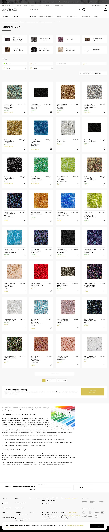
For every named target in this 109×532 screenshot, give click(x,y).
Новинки (15, 17)
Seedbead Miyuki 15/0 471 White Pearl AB (90, 357)
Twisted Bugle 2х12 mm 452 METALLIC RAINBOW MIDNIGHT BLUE (9, 215)
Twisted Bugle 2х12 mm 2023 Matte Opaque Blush (62, 358)
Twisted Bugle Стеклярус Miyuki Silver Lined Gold (9, 141)
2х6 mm (6, 112)
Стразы (59, 17)
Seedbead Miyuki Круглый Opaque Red (37, 284)
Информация (5, 5)
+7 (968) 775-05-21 (72, 512)
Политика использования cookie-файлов (21, 519)
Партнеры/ (8, 517)
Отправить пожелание (92, 391)
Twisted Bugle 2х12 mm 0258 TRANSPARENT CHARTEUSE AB (62, 179)
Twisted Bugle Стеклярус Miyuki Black (9, 178)
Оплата (19, 5)
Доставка (25, 5)
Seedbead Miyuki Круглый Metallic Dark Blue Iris (90, 321)
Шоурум (13, 5)
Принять (97, 526)
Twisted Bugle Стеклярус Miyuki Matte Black (62, 251)
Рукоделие (86, 17)
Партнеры (46, 5)
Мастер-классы (32, 5)
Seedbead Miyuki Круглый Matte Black (90, 140)
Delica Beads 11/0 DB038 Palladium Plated (62, 285)
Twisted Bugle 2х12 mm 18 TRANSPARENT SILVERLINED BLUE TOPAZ (36, 322)
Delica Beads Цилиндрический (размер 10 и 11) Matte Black (36, 106)
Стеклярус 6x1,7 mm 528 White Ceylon (10, 320)
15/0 (85, 144)
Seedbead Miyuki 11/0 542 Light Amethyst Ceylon (63, 321)
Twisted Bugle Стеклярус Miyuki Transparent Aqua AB (10, 251)
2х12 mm (11, 112)
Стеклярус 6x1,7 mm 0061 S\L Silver (63, 140)
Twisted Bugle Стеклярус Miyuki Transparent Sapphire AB (63, 215)
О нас (52, 5)
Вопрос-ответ (19, 508)
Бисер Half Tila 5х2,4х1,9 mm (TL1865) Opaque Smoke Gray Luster (90, 106)
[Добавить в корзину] (24, 112)
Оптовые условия (59, 5)
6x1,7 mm (59, 144)
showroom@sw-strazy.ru (72, 515)
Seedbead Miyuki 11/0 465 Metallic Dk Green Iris (10, 358)
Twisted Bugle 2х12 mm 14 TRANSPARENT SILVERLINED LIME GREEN (89, 215)
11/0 (31, 112)
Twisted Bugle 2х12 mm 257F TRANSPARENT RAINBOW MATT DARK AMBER (36, 359)
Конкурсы (40, 5)
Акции (5, 17)
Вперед (63, 380)
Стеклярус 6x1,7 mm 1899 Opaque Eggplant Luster (90, 251)
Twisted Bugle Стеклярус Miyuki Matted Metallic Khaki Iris (90, 179)
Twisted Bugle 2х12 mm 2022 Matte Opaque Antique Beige (9, 286)
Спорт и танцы (72, 17)
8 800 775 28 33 (96, 5)
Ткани (32, 17)
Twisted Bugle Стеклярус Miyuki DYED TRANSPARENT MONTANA (36, 142)
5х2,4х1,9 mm (87, 112)
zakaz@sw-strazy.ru (71, 498)
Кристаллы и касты (46, 17)
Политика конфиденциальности (21, 513)
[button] (68, 63)
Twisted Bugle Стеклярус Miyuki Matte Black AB (36, 251)
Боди (96, 17)
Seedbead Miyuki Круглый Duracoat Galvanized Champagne (62, 106)
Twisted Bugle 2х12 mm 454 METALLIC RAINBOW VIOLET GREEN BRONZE (89, 286)
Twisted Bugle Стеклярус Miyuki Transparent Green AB (37, 178)
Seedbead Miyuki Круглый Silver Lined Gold (36, 214)
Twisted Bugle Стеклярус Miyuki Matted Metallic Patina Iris (9, 106)
